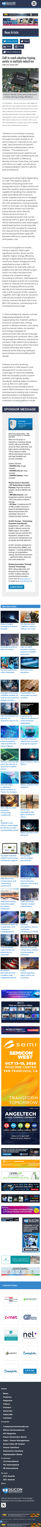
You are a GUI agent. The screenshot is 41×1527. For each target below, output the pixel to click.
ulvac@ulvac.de (26, 581)
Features (7, 1397)
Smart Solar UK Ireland (14, 1444)
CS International (10, 1461)
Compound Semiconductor (16, 1427)
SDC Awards (9, 1480)
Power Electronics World (15, 1437)
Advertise (7, 1411)
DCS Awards (9, 1476)
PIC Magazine (9, 1434)
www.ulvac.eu (25, 579)
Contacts (7, 1418)
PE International (10, 1468)
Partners (7, 1407)
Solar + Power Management (16, 1440)
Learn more (16, 587)
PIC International (11, 1465)
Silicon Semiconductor (14, 1430)
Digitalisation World (12, 1454)
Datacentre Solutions (13, 1451)
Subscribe (8, 1414)
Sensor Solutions (11, 1447)
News (5, 1394)
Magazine (7, 1400)
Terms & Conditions (19, 1519)
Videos (6, 1404)
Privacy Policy (30, 1519)
